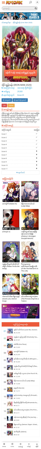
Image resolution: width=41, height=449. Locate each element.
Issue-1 (4, 134)
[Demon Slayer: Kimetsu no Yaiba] (10, 425)
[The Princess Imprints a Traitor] (30, 285)
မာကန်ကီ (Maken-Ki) (9, 204)
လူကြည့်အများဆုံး (20, 324)
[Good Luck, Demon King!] (11, 285)
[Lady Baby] (30, 193)
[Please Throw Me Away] (11, 254)
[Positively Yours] (10, 338)
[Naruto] (10, 389)
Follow (11, 105)
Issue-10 (5, 165)
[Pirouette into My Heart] (10, 396)
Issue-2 (4, 137)
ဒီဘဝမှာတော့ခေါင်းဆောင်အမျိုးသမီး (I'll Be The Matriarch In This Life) (29, 267)
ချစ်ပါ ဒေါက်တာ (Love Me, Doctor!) (25, 330)
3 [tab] (19, 19)
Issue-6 (4, 151)
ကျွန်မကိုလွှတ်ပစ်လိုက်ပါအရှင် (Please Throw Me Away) (10, 266)
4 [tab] (21, 19)
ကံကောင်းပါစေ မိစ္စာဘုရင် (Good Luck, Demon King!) (11, 298)
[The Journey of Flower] (10, 418)
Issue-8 (4, 158)
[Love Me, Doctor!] (10, 331)
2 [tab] (17, 19)
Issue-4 (4, 144)
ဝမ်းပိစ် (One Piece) (20, 344)
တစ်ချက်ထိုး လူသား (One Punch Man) (26, 373)
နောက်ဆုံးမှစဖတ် (20, 100)
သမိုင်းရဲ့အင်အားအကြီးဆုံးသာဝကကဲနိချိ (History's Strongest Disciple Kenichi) (29, 235)
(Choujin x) (6, 232)
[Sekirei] (10, 433)
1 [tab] (15, 19)
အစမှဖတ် (7, 100)
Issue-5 (4, 148)
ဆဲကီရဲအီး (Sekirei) (20, 432)
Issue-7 (4, 155)
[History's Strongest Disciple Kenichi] (30, 221)
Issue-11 (5, 169)
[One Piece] (10, 345)
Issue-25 (20, 95)
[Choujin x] (11, 221)
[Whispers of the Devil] (10, 360)
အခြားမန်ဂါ (7, 178)
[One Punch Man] (10, 374)
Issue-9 (4, 162)
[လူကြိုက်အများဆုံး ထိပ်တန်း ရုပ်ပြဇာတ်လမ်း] (14, 2)
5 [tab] (24, 19)
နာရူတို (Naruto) (19, 388)
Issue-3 (4, 141)
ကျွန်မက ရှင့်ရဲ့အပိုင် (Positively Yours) (26, 337)
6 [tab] (26, 19)
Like (4, 105)
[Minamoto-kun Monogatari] (10, 403)
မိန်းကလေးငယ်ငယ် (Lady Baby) (27, 205)
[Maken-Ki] (11, 193)
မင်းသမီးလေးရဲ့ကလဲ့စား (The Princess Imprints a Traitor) (30, 298)
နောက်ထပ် (21, 173)
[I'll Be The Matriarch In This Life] (30, 254)
